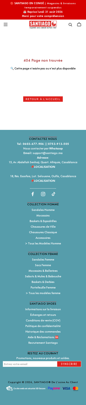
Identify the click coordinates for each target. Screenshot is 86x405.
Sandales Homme (43, 210)
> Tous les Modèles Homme (43, 243)
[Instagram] (43, 194)
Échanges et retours (43, 315)
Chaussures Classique (43, 232)
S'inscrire (69, 364)
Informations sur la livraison (43, 309)
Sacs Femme (43, 265)
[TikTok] (53, 194)
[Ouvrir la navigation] (6, 25)
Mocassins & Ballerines (43, 271)
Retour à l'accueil (43, 99)
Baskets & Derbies (43, 282)
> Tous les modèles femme (43, 293)
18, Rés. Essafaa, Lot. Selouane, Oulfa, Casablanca (43, 176)
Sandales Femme (43, 259)
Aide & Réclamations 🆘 (43, 337)
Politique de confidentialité (43, 326)
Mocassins (43, 215)
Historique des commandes (43, 331)
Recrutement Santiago (43, 343)
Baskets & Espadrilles (43, 221)
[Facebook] (33, 194)
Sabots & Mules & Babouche (43, 276)
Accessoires (43, 238)
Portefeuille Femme (43, 287)
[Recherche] (70, 24)
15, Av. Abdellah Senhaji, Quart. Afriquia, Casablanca (43, 162)
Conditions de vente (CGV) (43, 320)
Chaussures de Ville (43, 226)
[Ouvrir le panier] (79, 24)
